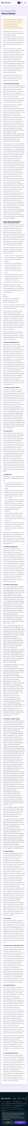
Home (3, 11)
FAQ (23, 1098)
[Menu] (25, 3)
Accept (20, 1122)
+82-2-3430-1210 (7, 1105)
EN (18, 2)
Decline (8, 1122)
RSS (26, 1098)
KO (21, 2)
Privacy (14, 1098)
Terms (19, 1098)
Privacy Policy (7, 1119)
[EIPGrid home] (6, 3)
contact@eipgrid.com (20, 1105)
